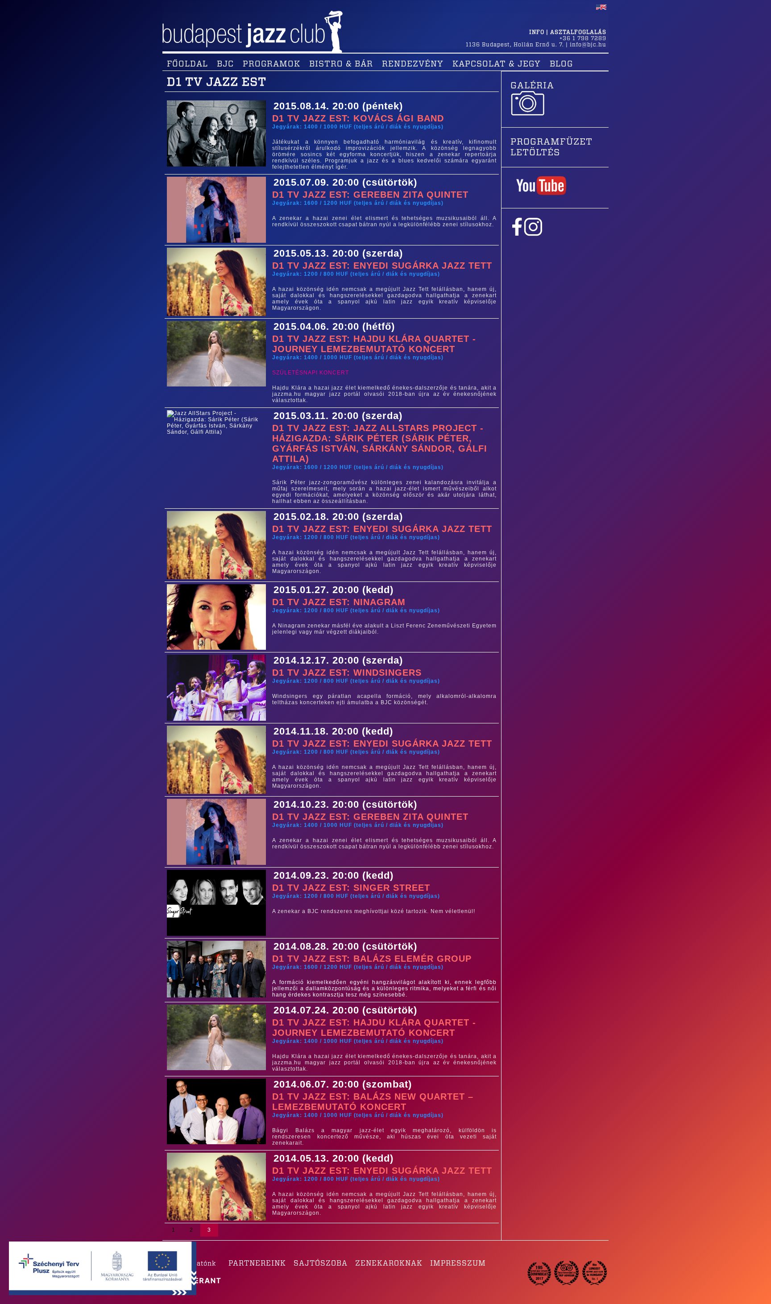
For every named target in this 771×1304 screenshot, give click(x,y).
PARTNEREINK (257, 1263)
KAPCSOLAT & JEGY (496, 64)
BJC (225, 64)
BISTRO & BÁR (341, 64)
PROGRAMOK (271, 64)
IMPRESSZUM (458, 1263)
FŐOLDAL (187, 64)
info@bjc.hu (588, 44)
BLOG (561, 64)
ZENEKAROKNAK (389, 1263)
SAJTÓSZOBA (321, 1263)
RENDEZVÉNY (413, 64)
